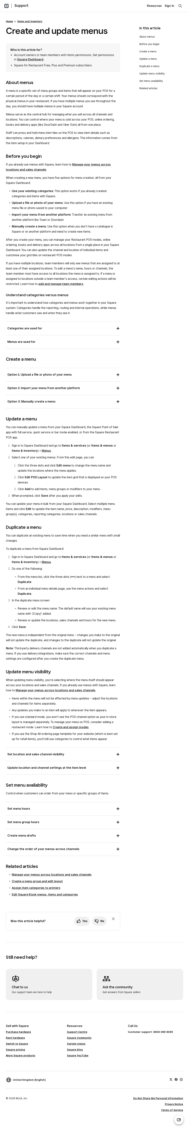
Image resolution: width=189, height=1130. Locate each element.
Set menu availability (151, 80)
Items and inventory (29, 21)
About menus (147, 36)
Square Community (79, 1037)
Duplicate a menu (149, 66)
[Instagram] (181, 1079)
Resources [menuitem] (154, 6)
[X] (171, 1079)
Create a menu (148, 51)
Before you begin (149, 44)
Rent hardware (15, 1037)
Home (9, 21)
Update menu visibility (152, 73)
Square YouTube (77, 1055)
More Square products (20, 1055)
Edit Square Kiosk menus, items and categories (45, 894)
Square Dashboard (30, 59)
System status (76, 1043)
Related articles (148, 88)
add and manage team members (60, 284)
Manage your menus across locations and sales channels (55, 690)
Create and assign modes (71, 727)
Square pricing (15, 1049)
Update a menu (148, 58)
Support (21, 5)
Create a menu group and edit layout (37, 881)
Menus (46, 450)
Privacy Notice (174, 1104)
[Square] (6, 6)
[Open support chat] (178, 1119)
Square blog (75, 1049)
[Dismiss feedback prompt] (113, 919)
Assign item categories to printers (36, 888)
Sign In (169, 6)
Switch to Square (17, 1043)
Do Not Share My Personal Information (158, 1098)
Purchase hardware (18, 1031)
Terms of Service (172, 1110)
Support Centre (77, 1031)
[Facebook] (176, 1079)
